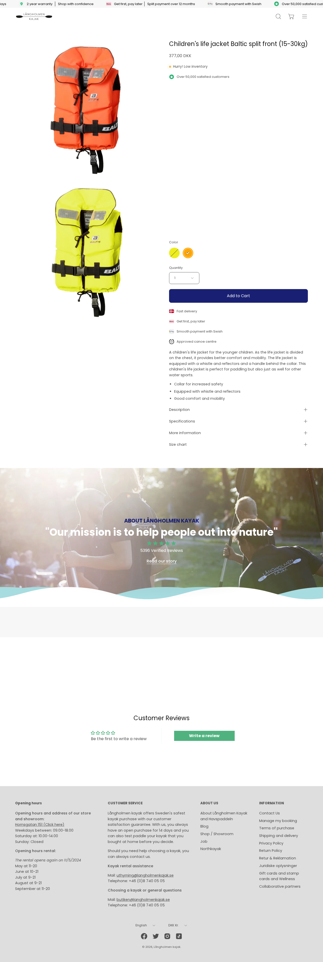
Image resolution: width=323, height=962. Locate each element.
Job (203, 841)
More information (185, 432)
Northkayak (210, 848)
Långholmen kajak (167, 947)
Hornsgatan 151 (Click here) (39, 824)
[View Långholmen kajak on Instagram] (167, 936)
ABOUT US (209, 803)
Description (179, 409)
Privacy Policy (271, 843)
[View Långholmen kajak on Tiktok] (179, 936)
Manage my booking (278, 820)
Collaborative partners (280, 886)
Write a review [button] (204, 736)
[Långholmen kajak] (34, 16)
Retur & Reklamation (277, 858)
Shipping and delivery (278, 835)
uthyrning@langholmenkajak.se (145, 875)
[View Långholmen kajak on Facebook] (144, 936)
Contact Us (269, 813)
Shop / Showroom (216, 833)
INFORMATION (271, 803)
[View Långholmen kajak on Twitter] (155, 936)
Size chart (178, 444)
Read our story (162, 561)
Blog (204, 826)
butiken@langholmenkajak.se (143, 899)
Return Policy (270, 850)
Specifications (182, 421)
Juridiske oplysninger (278, 865)
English (141, 925)
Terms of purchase (276, 828)
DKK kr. (173, 925)
